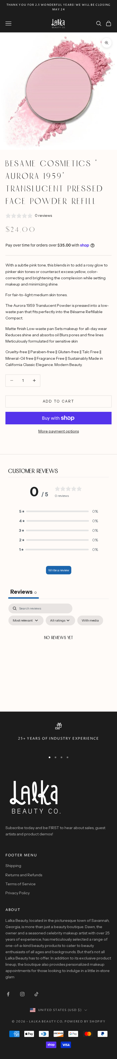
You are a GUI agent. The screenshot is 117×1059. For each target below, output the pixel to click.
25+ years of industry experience (58, 738)
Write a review (58, 570)
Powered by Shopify (84, 1021)
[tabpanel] (58, 650)
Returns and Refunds (23, 874)
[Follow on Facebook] (8, 994)
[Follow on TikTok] (36, 994)
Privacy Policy (17, 892)
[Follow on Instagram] (22, 994)
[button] (58, 511)
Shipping (13, 865)
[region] (58, 735)
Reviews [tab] (23, 592)
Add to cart (59, 401)
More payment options (58, 431)
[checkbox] (90, 620)
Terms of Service (20, 883)
